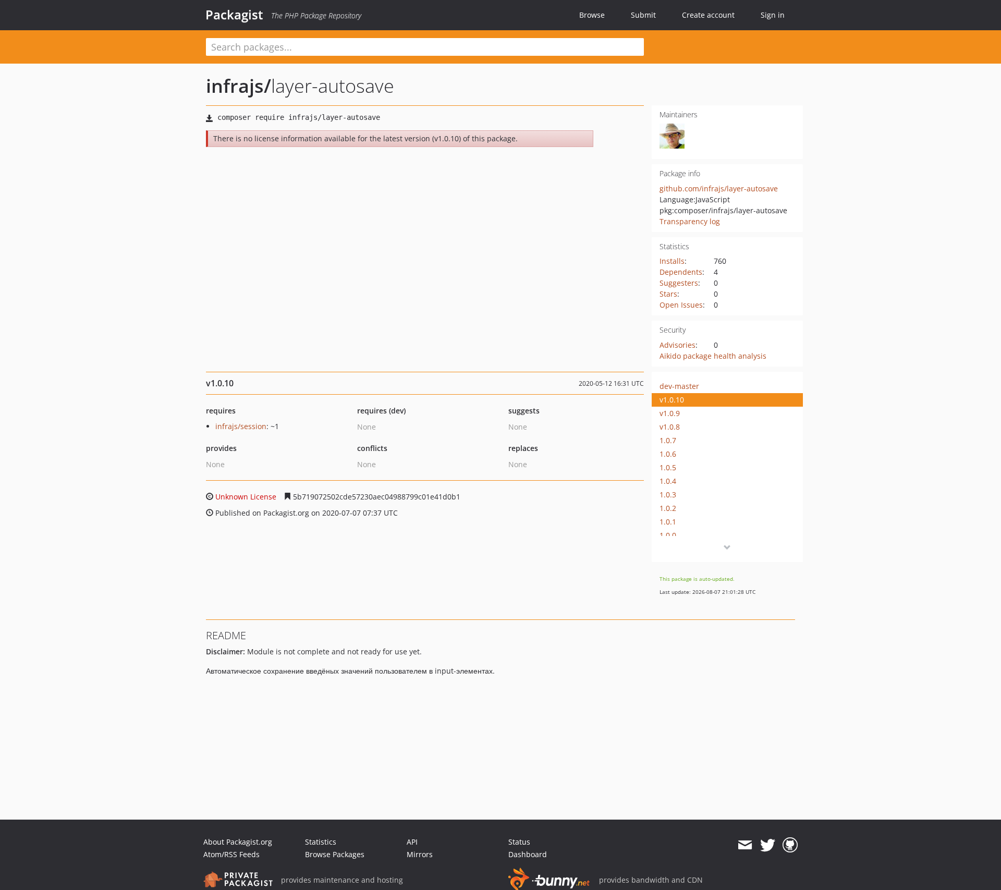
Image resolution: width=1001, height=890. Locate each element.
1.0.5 (668, 467)
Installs (672, 261)
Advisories (677, 345)
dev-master (679, 386)
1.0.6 (668, 454)
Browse (592, 15)
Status (519, 842)
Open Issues (681, 305)
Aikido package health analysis (713, 356)
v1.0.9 (670, 413)
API (412, 842)
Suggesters (679, 283)
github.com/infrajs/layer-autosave (719, 188)
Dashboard (527, 854)
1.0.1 (668, 522)
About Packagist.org (237, 842)
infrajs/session (240, 426)
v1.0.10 (672, 400)
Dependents (681, 272)
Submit (643, 15)
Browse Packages (334, 854)
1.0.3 (668, 494)
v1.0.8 (670, 427)
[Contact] (744, 845)
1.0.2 (668, 508)
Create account (708, 15)
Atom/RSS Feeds (231, 854)
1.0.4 (668, 481)
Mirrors (420, 854)
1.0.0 (668, 535)
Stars (668, 294)
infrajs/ (238, 86)
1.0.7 (668, 440)
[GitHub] (790, 845)
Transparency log (690, 221)
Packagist (234, 14)
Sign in (773, 15)
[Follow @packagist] (767, 845)
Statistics (320, 842)
